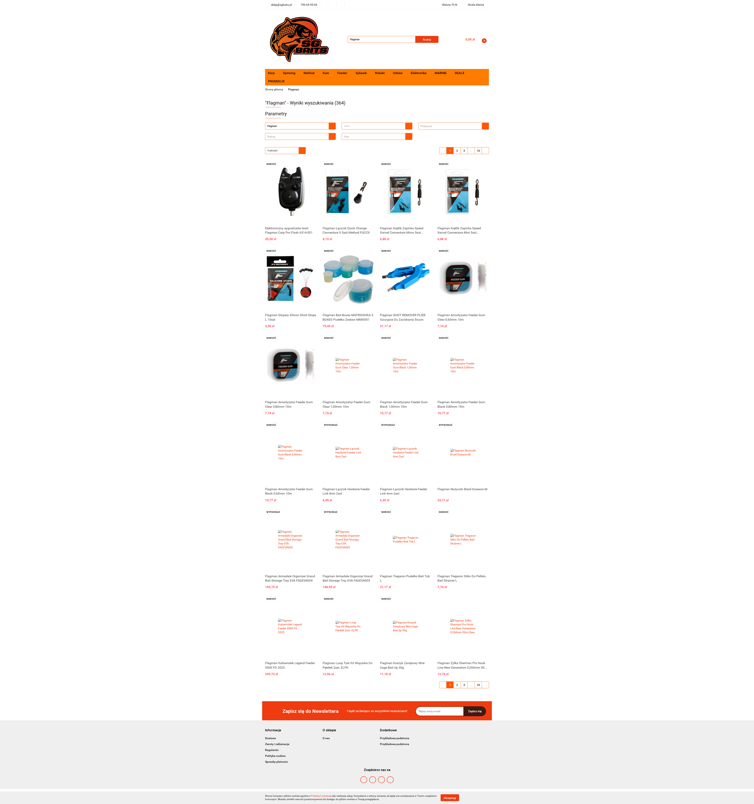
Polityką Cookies (320, 796)
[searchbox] (451, 126)
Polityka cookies (275, 755)
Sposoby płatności (276, 761)
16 (478, 150)
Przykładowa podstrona (394, 738)
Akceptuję (450, 797)
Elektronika (419, 73)
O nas (326, 738)
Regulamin (272, 750)
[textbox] (373, 126)
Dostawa (270, 738)
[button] (273, 730)
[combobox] (377, 126)
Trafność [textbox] (272, 150)
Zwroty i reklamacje (277, 744)
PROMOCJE (276, 81)
